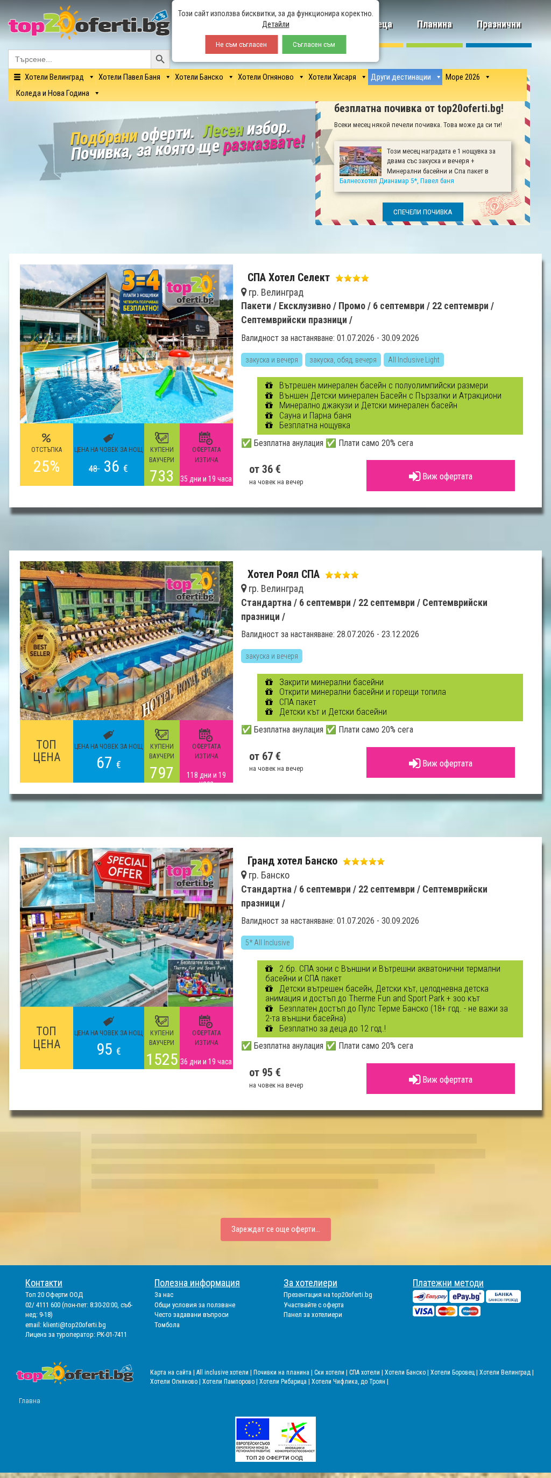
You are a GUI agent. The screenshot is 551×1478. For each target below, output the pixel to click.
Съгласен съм (314, 44)
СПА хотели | (367, 1372)
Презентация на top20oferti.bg (328, 1295)
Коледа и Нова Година (52, 93)
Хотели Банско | (407, 1372)
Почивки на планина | (283, 1372)
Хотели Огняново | (176, 1381)
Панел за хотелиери (313, 1314)
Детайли (275, 24)
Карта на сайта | (173, 1372)
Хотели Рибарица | (285, 1381)
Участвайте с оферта (314, 1305)
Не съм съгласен (241, 44)
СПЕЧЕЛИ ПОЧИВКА (423, 212)
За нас (163, 1295)
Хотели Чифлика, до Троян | (350, 1381)
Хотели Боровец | (454, 1372)
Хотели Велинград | (506, 1372)
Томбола (167, 1325)
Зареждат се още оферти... (275, 1229)
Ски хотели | (331, 1372)
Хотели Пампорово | (230, 1381)
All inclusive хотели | (224, 1372)
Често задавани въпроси (191, 1314)
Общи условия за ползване (194, 1305)
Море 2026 (463, 77)
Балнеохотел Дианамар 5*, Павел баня (397, 181)
